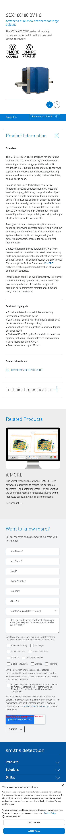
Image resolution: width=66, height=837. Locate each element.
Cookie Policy (50, 813)
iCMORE (48, 263)
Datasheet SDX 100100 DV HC (26, 370)
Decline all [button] (34, 822)
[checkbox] (33, 654)
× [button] (62, 785)
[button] (33, 816)
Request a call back (42, 117)
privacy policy (29, 706)
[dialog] (33, 809)
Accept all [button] (34, 831)
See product (12, 503)
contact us (44, 706)
